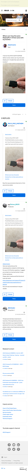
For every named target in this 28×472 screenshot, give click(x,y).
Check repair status (8, 414)
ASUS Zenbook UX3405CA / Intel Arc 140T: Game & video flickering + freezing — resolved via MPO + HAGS (13, 355)
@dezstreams (6, 264)
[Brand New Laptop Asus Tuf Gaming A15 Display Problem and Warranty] (23, 114)
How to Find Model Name (9, 408)
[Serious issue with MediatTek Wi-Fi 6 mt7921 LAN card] (25, 114)
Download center (7, 416)
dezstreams (8, 134)
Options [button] (26, 29)
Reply (14, 105)
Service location (7, 412)
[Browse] (2, 10)
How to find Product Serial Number (12, 410)
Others (3, 29)
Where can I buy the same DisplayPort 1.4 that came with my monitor (14, 177)
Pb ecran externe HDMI (8, 373)
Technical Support (7, 418)
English (5, 457)
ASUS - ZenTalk (9, 10)
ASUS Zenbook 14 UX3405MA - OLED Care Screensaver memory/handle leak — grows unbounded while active (13, 382)
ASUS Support (6, 432)
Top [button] (4, 468)
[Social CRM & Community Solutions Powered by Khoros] (23, 469)
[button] (5, 100)
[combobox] (14, 20)
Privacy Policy (17, 460)
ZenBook (5, 359)
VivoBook (6, 368)
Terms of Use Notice (6, 460)
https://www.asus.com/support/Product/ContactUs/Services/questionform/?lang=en (14, 282)
